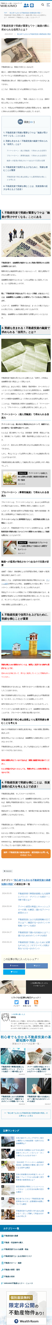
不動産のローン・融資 (12, 1263)
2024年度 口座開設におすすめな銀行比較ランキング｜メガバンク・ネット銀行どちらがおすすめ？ (30, 1153)
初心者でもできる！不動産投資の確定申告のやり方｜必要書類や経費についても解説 (30, 1201)
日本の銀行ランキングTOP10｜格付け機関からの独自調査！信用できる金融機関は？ (30, 1141)
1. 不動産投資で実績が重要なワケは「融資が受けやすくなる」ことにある (25, 134)
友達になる (27, 1006)
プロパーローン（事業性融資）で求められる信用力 (27, 155)
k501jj (13, 1017)
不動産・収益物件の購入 (13, 1242)
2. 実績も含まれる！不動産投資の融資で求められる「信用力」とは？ (25, 142)
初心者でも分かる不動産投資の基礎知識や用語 (34, 34)
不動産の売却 (9, 1276)
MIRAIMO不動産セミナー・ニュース (18, 1283)
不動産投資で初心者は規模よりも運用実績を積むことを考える (27, 178)
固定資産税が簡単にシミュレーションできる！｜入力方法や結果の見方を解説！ (30, 1189)
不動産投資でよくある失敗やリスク (18, 1256)
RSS (36, 1006)
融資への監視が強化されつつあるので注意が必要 (26, 160)
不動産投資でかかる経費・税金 (16, 1249)
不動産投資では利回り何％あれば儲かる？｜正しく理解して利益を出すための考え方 (30, 1213)
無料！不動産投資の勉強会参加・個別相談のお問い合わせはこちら (26, 853)
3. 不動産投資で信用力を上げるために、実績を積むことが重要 (25, 168)
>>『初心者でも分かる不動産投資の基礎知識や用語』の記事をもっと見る (26, 1114)
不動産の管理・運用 (12, 1269)
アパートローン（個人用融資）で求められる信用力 (27, 150)
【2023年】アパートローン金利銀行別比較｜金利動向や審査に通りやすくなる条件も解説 (30, 1165)
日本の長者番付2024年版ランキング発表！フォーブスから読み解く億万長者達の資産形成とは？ (30, 1177)
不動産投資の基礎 (11, 1235)
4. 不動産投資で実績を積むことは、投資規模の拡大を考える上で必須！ (25, 187)
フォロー (16, 1006)
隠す (31, 122)
